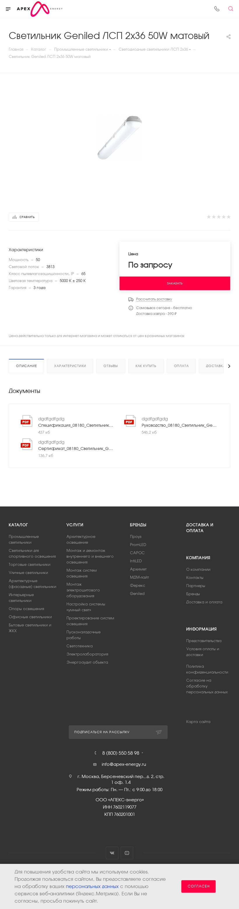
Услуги (74, 525)
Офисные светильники (30, 617)
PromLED (138, 545)
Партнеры (195, 586)
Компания (198, 558)
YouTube (127, 853)
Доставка (215, 366)
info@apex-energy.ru (124, 764)
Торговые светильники (29, 564)
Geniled (137, 593)
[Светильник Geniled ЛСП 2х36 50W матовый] (120, 137)
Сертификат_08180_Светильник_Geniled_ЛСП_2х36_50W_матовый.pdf (76, 448)
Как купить (146, 366)
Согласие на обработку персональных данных (207, 686)
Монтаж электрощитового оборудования (83, 590)
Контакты (194, 577)
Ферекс (137, 585)
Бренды (138, 525)
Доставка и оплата (204, 602)
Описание (26, 366)
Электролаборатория (87, 654)
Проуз (135, 536)
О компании (198, 569)
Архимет (138, 569)
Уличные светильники (28, 572)
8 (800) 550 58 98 (120, 753)
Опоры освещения (26, 609)
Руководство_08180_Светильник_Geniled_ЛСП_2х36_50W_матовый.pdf (180, 425)
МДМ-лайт (139, 577)
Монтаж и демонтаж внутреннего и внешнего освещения (90, 556)
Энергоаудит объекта (87, 662)
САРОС (137, 553)
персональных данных (92, 886)
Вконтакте (112, 853)
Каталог (18, 525)
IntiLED (136, 561)
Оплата (181, 366)
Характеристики (70, 366)
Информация (201, 629)
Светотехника (79, 646)
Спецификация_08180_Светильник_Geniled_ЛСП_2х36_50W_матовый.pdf (76, 425)
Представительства (204, 641)
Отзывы (110, 366)
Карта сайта (198, 722)
